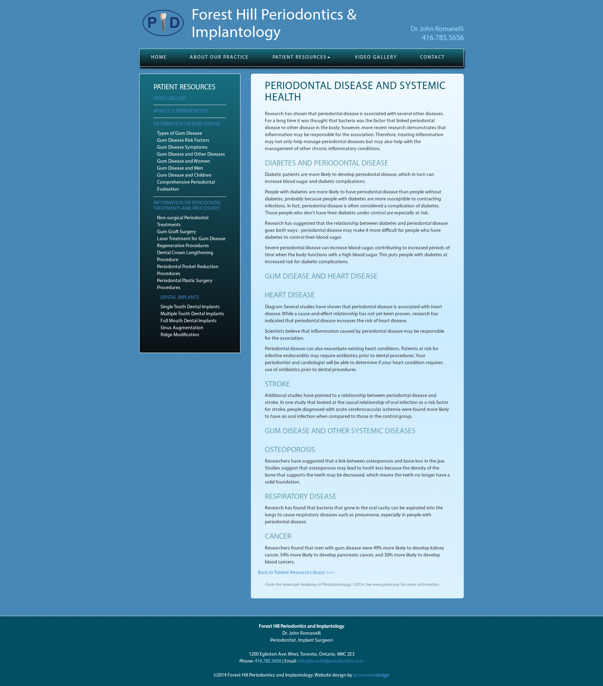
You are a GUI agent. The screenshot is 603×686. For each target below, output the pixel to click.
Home (159, 57)
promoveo (371, 675)
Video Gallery (376, 57)
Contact (432, 57)
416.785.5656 (443, 38)
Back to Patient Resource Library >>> (296, 572)
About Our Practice (219, 57)
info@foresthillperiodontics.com (331, 661)
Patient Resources (300, 57)
